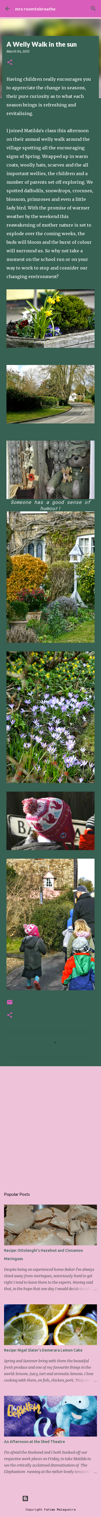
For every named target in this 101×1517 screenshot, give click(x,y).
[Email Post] (9, 1004)
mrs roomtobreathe (35, 8)
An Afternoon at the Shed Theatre (34, 1442)
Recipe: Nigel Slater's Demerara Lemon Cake (43, 1350)
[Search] (93, 8)
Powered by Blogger (54, 1498)
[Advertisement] (50, 1124)
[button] (9, 62)
